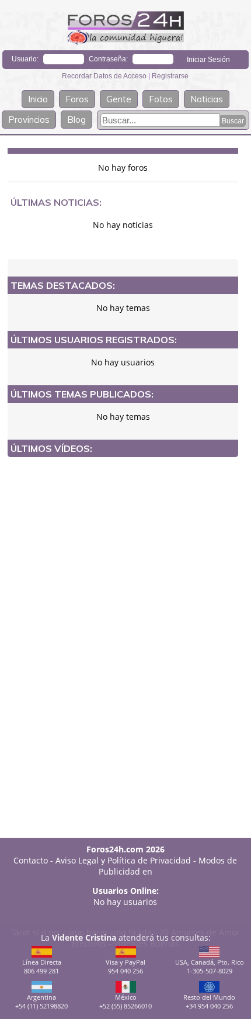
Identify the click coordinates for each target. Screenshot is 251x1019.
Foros (77, 99)
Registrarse (170, 76)
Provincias (29, 119)
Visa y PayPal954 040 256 (125, 966)
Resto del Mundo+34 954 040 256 (209, 1001)
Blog (76, 119)
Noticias (206, 99)
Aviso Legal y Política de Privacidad (123, 860)
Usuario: (25, 59)
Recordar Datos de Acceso (105, 76)
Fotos (161, 99)
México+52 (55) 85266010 (125, 1001)
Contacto (30, 860)
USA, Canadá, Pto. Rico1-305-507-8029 (209, 966)
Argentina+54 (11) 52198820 (41, 1001)
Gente (118, 99)
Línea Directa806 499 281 (41, 966)
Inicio (38, 99)
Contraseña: (108, 59)
